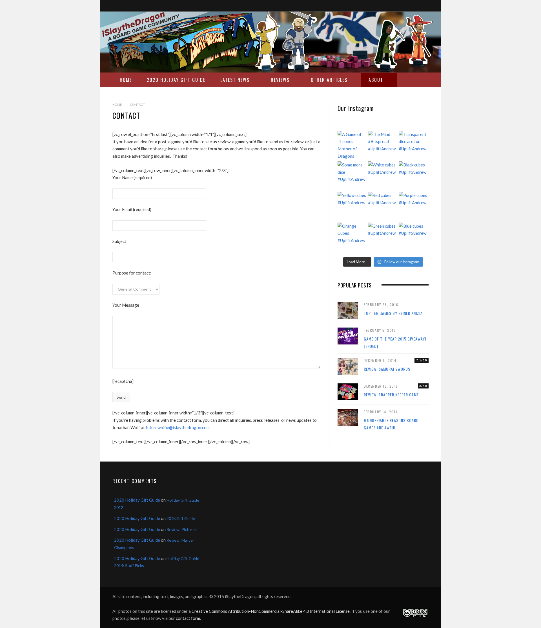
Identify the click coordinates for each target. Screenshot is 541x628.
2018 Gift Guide (181, 518)
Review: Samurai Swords (387, 369)
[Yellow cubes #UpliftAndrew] (352, 207)
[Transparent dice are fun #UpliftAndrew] (414, 146)
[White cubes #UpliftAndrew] (383, 176)
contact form (188, 618)
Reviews (280, 79)
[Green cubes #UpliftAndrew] (383, 237)
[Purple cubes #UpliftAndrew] (414, 207)
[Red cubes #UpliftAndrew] (383, 207)
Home (126, 79)
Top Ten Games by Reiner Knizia (393, 313)
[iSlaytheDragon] (270, 42)
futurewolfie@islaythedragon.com (178, 427)
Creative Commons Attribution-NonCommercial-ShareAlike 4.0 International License (271, 611)
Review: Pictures (182, 529)
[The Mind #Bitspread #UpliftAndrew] (383, 146)
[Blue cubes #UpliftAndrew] (414, 237)
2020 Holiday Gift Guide (176, 79)
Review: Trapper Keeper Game (391, 395)
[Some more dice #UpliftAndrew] (352, 176)
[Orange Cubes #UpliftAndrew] (352, 237)
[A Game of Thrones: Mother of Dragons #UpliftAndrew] (352, 146)
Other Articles (329, 79)
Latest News (235, 79)
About (376, 79)
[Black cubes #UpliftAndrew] (414, 176)
